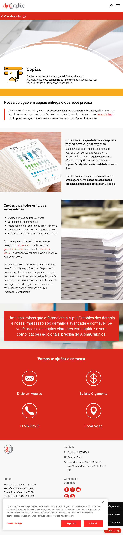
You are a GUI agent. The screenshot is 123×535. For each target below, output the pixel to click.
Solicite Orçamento (110, 506)
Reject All (71, 523)
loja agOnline (105, 114)
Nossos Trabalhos (110, 522)
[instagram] (66, 496)
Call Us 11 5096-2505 (78, 452)
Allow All (93, 523)
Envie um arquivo (110, 514)
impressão (24, 245)
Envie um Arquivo (29, 393)
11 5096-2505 (29, 426)
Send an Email (75, 457)
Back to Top (114, 530)
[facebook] (66, 490)
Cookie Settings (14, 523)
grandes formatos (14, 249)
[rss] (72, 496)
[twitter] (72, 490)
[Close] (102, 502)
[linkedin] (78, 490)
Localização (93, 426)
